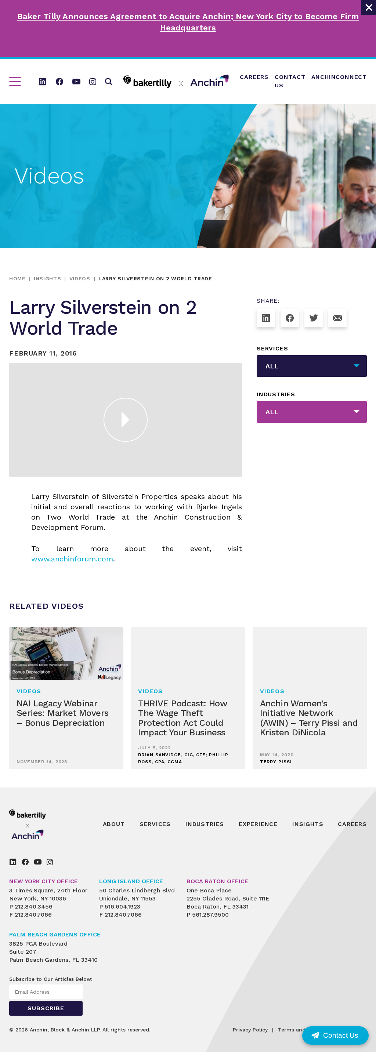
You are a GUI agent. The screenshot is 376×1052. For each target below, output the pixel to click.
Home (17, 278)
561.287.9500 (210, 914)
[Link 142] (50, 862)
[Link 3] (43, 81)
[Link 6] (92, 81)
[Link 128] (337, 318)
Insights (47, 278)
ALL (272, 366)
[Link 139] (13, 862)
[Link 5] (76, 81)
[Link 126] (290, 318)
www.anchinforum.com (72, 558)
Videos (79, 278)
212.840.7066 (33, 914)
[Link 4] (59, 81)
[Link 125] (266, 318)
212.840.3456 (34, 906)
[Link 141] (37, 862)
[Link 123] (125, 420)
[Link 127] (313, 318)
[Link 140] (25, 862)
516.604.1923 (122, 906)
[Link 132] (44, 824)
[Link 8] (176, 81)
